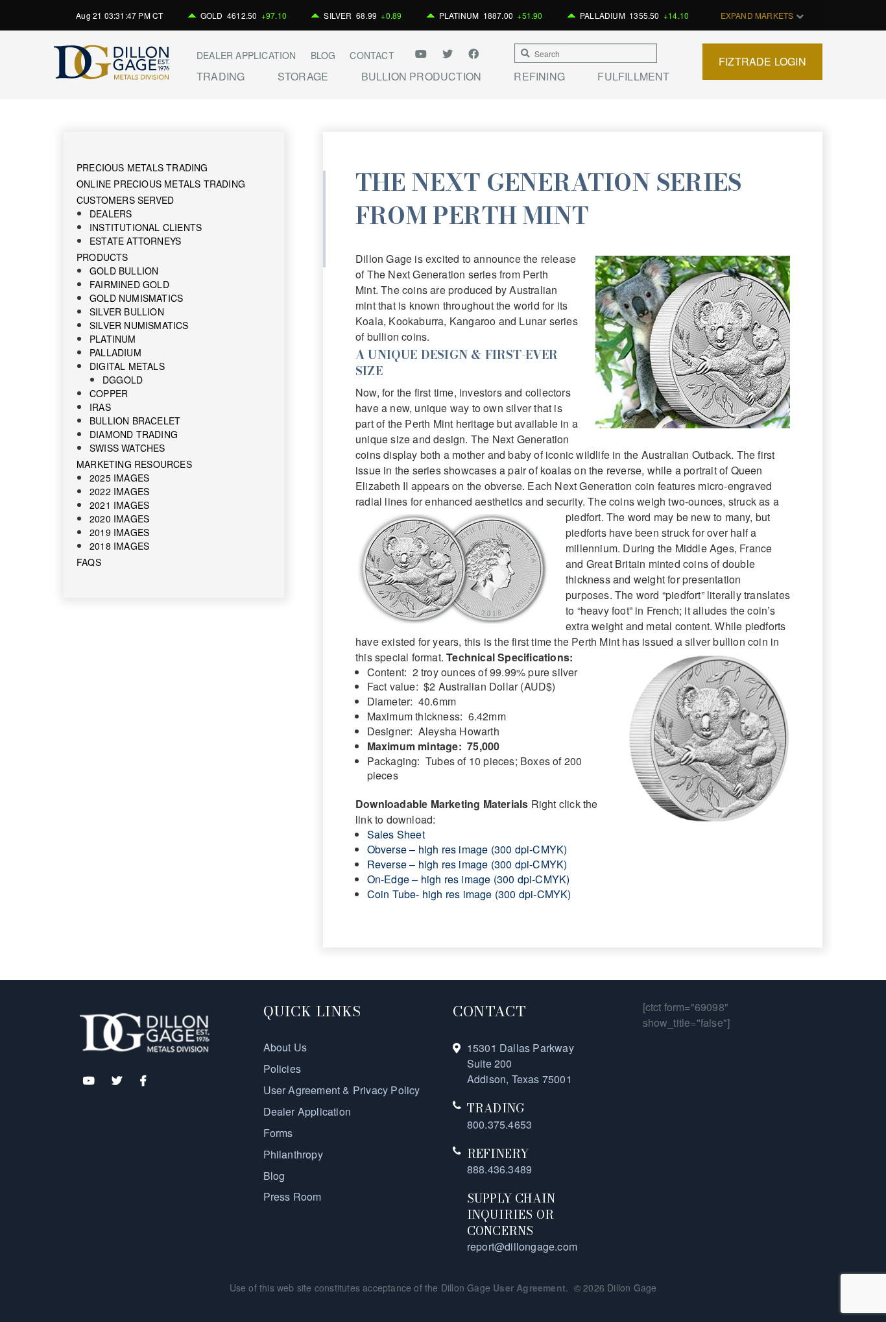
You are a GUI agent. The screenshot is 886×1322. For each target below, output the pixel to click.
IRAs (100, 406)
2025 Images (119, 477)
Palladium (115, 352)
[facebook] (473, 53)
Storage (303, 76)
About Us (285, 1047)
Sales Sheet (396, 834)
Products (102, 257)
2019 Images (119, 532)
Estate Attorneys (135, 240)
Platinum (113, 338)
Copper (109, 393)
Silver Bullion (127, 311)
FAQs (89, 562)
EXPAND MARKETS (758, 15)
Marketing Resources (134, 464)
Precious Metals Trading (142, 167)
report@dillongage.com (522, 1246)
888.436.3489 (499, 1169)
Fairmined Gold (129, 284)
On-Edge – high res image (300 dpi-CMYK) (468, 879)
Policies (282, 1068)
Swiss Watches (127, 447)
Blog (323, 55)
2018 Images (119, 545)
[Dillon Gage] (144, 1031)
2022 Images (119, 491)
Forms (278, 1132)
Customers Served (125, 199)
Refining (539, 76)
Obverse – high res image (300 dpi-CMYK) (467, 849)
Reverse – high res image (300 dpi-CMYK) (467, 864)
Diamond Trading (134, 434)
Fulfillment (633, 76)
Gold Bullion (124, 270)
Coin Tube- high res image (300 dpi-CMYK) (469, 894)
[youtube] (425, 53)
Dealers (111, 213)
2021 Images (119, 504)
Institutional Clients (146, 227)
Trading (221, 76)
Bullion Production (421, 76)
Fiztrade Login (762, 61)
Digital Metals (127, 366)
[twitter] (449, 53)
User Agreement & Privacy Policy (341, 1090)
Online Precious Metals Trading (161, 183)
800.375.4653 (499, 1124)
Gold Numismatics (136, 297)
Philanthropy (293, 1154)
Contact (372, 55)
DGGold (122, 379)
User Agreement (529, 1287)
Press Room (292, 1196)
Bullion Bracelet (135, 420)
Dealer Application (246, 55)
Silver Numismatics (139, 325)
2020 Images (119, 518)
